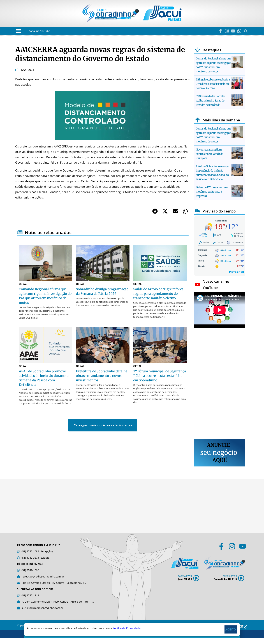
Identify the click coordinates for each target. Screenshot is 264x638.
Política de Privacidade (126, 633)
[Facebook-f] (220, 31)
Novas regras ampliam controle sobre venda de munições (209, 154)
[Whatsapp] (239, 31)
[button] (18, 31)
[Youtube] (233, 31)
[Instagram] (226, 31)
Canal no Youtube (39, 31)
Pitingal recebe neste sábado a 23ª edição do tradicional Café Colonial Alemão (213, 84)
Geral (23, 283)
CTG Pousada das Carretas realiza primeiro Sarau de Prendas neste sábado (210, 100)
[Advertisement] (219, 384)
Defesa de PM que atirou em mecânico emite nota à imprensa (212, 192)
